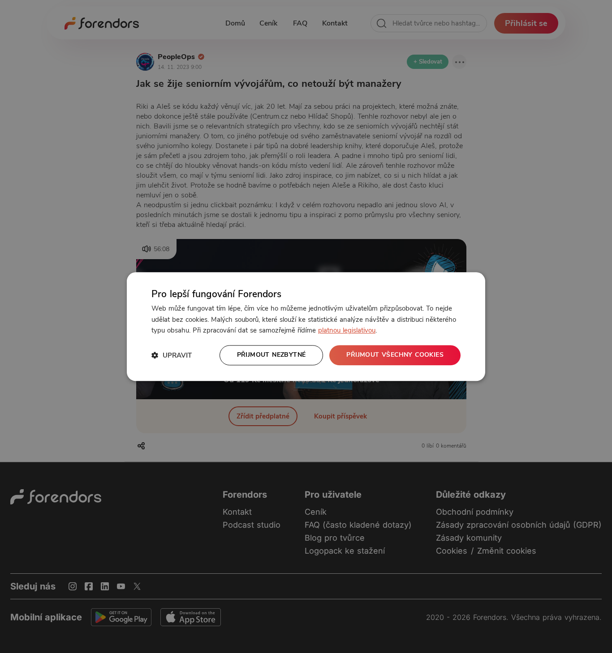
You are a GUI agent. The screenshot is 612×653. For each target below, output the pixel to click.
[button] (171, 355)
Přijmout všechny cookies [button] (395, 354)
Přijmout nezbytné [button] (271, 354)
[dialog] (306, 326)
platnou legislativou (346, 330)
